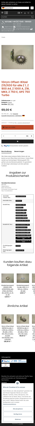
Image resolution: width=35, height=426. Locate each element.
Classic (10, 102)
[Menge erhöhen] (31, 136)
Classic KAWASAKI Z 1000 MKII (23, 238)
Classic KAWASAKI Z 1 (21, 227)
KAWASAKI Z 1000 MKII (21, 218)
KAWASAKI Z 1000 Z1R (21, 215)
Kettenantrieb (20, 250)
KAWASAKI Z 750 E (20, 205)
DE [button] (19, 12)
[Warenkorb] (32, 13)
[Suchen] (32, 17)
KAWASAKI (18, 200)
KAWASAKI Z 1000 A (21, 212)
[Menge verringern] (3, 136)
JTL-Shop (20, 423)
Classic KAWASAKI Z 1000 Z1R (23, 235)
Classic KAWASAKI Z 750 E (22, 224)
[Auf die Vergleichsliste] (25, 45)
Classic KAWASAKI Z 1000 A (23, 232)
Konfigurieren (18, 414)
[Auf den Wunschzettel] (30, 45)
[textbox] (15, 8)
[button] (25, 13)
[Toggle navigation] (2, 12)
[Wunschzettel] (28, 13)
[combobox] (15, 8)
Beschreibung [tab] (6, 151)
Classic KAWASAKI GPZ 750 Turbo (23, 241)
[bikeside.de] (6, 13)
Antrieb (18, 245)
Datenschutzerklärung (9, 404)
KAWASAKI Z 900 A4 (21, 210)
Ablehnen (18, 419)
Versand (15, 114)
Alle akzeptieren (18, 409)
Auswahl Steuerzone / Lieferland (11, 116)
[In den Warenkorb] (17, 141)
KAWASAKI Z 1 (19, 207)
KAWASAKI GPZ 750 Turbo (22, 220)
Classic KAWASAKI (20, 196)
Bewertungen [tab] (19, 151)
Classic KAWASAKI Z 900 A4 (23, 230)
